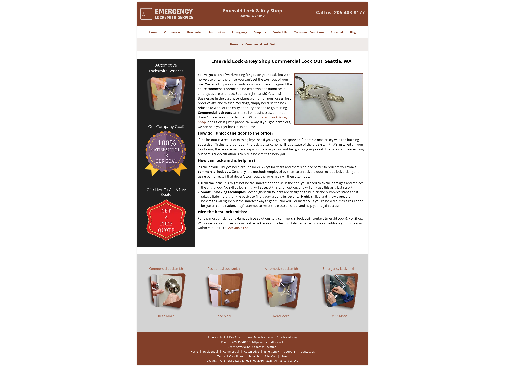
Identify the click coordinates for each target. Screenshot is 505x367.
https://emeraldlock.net (267, 342)
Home (153, 32)
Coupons (260, 32)
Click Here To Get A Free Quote (166, 192)
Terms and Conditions (309, 32)
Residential (194, 32)
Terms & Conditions (230, 356)
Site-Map (271, 356)
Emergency (239, 32)
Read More (166, 316)
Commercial (172, 32)
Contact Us (279, 32)
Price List (337, 32)
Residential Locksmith (224, 268)
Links (284, 356)
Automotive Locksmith (281, 268)
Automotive (217, 32)
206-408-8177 (349, 12)
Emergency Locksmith (339, 268)
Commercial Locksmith (166, 268)
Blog (353, 32)
